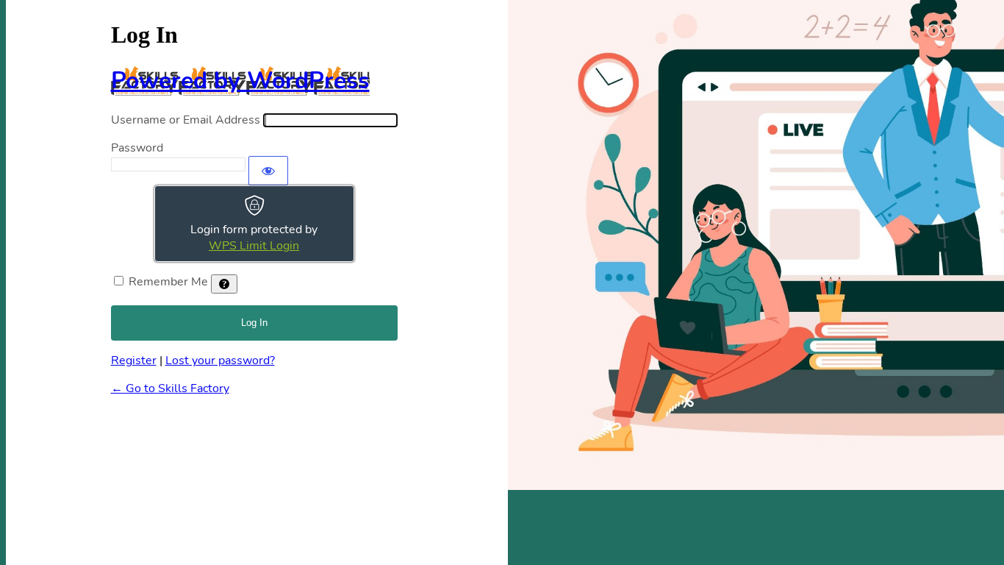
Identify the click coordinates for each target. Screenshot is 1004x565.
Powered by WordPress (240, 80)
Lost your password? (220, 360)
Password (137, 148)
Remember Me (168, 282)
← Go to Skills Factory (170, 388)
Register (134, 360)
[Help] (224, 284)
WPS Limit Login (254, 246)
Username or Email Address (185, 120)
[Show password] (268, 170)
